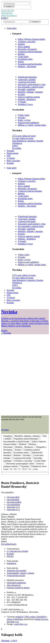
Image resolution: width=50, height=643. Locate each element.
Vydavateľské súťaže (16, 575)
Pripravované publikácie (28, 122)
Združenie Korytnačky (17, 570)
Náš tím (10, 556)
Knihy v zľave (24, 120)
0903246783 (7, 13)
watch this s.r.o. (21, 624)
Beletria (21, 54)
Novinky (22, 117)
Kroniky (21, 94)
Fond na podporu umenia (29, 97)
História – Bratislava (27, 99)
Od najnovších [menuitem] (13, 497)
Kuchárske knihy (25, 59)
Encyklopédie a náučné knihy (31, 87)
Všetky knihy (24, 115)
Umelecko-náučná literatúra (30, 51)
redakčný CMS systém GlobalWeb (30, 617)
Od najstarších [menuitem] (13, 499)
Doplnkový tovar (25, 104)
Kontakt (10, 554)
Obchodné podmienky (16, 583)
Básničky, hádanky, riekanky (30, 92)
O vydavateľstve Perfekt (17, 551)
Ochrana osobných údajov (18, 588)
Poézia (21, 61)
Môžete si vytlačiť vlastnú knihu (32, 125)
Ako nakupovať (14, 585)
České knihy (23, 56)
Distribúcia (11, 563)
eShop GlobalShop (15, 619)
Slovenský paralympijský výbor (32, 84)
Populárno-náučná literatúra (30, 64)
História (21, 44)
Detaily (13, 544)
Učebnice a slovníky (27, 41)
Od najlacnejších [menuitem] (14, 502)
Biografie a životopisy (27, 49)
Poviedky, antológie (26, 89)
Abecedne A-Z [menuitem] (13, 507)
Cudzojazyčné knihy (27, 82)
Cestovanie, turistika (27, 79)
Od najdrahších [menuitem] (13, 504)
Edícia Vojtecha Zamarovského (31, 39)
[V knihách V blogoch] (8, 6)
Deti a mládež (24, 46)
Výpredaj (22, 102)
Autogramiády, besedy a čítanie (20, 573)
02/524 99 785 (7, 10)
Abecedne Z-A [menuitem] (13, 509)
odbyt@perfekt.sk (9, 15)
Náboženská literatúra (27, 77)
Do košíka (16, 148)
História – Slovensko (27, 66)
